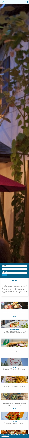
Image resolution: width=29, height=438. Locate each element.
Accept (2, 436)
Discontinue (6, 436)
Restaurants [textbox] (3, 269)
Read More (4, 435)
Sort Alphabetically (4, 271)
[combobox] (14, 266)
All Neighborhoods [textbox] (4, 265)
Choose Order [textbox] (4, 272)
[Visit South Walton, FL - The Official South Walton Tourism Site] (3, 1)
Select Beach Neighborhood (5, 264)
